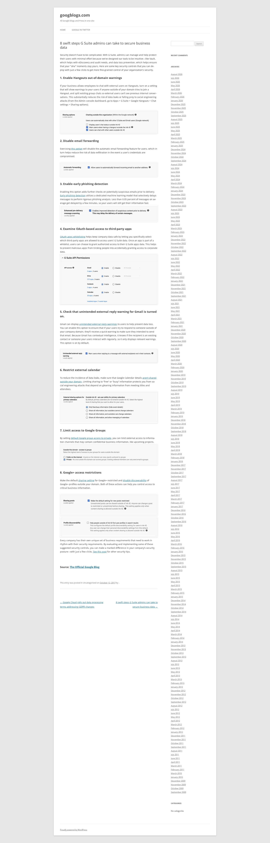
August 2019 (176, 390)
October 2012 (177, 698)
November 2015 (178, 559)
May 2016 (175, 536)
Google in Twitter (81, 30)
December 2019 (178, 375)
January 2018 (177, 461)
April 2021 (175, 314)
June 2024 (175, 172)
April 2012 (175, 720)
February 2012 (177, 728)
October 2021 (177, 292)
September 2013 (178, 656)
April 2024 (175, 179)
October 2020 (177, 337)
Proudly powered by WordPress (73, 829)
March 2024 (176, 183)
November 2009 (178, 784)
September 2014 (178, 611)
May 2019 (175, 401)
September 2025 (178, 115)
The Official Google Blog (84, 567)
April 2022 (175, 269)
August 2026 (176, 74)
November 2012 (178, 694)
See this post (100, 551)
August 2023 (176, 209)
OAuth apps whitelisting (72, 236)
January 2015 (177, 596)
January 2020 (177, 371)
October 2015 (177, 562)
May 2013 (175, 671)
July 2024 (175, 168)
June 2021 (175, 307)
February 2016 (177, 547)
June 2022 (175, 262)
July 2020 (175, 348)
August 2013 (176, 660)
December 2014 (178, 600)
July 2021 (175, 303)
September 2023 (178, 205)
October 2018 (177, 427)
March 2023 (176, 228)
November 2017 (178, 468)
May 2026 (175, 85)
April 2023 (175, 224)
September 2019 (178, 386)
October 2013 (177, 653)
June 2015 (175, 577)
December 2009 (178, 780)
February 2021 (177, 322)
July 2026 (175, 78)
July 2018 (175, 438)
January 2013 (177, 686)
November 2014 (178, 604)
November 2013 (178, 649)
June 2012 (175, 713)
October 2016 (177, 517)
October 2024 (177, 157)
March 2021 (176, 318)
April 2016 (175, 540)
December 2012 (178, 690)
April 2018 (175, 450)
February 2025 (177, 141)
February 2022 (177, 277)
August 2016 (176, 525)
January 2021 (177, 326)
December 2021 (178, 284)
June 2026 (175, 81)
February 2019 (177, 412)
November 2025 (178, 108)
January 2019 (177, 416)
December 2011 (178, 735)
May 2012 (175, 717)
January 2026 (177, 100)
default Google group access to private (91, 438)
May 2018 (175, 446)
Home (63, 30)
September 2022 (178, 250)
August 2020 (176, 344)
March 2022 (176, 273)
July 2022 (175, 258)
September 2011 (178, 747)
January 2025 (177, 145)
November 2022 (178, 243)
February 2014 (177, 638)
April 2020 (175, 359)
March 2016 (176, 544)
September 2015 (178, 566)
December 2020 (178, 329)
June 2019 (175, 397)
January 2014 (177, 641)
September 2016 (178, 521)
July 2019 (175, 393)
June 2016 (175, 532)
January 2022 (177, 281)
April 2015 (175, 585)
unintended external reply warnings (98, 324)
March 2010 (176, 773)
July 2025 (175, 123)
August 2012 (176, 705)
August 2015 (176, 570)
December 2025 (178, 104)
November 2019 (178, 378)
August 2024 (176, 164)
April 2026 (175, 89)
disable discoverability (134, 480)
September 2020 (178, 341)
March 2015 (176, 589)
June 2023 (175, 217)
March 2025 (176, 138)
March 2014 (176, 634)
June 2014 (175, 623)
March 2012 (176, 724)
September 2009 (178, 792)
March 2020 (176, 363)
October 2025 (177, 111)
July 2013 (175, 664)
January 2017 (177, 506)
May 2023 (175, 220)
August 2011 (176, 750)
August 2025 (176, 119)
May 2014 (175, 626)
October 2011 (177, 743)
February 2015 (177, 592)
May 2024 (175, 175)
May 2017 (175, 491)
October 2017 (177, 472)
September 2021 (178, 296)
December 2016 (178, 510)
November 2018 (178, 423)
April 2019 (175, 405)
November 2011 (178, 739)
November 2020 (178, 333)
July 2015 (175, 574)
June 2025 (175, 126)
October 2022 (177, 247)
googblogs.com (75, 15)
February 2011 (177, 769)
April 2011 (175, 762)
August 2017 (176, 480)
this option (76, 148)
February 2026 (177, 96)
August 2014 (176, 615)
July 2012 (175, 709)
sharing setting (86, 480)
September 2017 (178, 476)
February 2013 (177, 683)
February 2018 (177, 457)
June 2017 (175, 487)
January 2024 (177, 190)
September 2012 (178, 701)
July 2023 (175, 213)
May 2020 (175, 356)
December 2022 (178, 239)
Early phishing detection (72, 195)
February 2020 (177, 367)
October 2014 (177, 608)
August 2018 (176, 435)
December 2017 (178, 465)
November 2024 (178, 153)
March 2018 (176, 453)
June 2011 (175, 758)
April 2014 (175, 630)
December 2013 (178, 645)
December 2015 (178, 555)
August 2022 (176, 254)
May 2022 (175, 266)
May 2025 (175, 130)
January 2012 (177, 732)
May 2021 (175, 311)
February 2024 (177, 187)
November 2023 (178, 198)
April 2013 (175, 675)
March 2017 (176, 499)
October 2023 (177, 202)
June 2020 (175, 352)
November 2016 (178, 514)
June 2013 (175, 668)
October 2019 (177, 382)
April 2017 (175, 495)
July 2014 (175, 619)
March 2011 (176, 765)
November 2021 (178, 288)
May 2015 (175, 581)
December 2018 (178, 420)
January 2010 (177, 777)
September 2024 (178, 160)
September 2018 (178, 431)
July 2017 (175, 483)
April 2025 (175, 134)
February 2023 (177, 232)
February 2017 (177, 502)
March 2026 (176, 93)
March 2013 (176, 679)
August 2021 (176, 299)
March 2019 (176, 408)
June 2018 (175, 442)
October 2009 (177, 788)
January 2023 (177, 235)
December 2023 (178, 194)
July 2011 (175, 754)
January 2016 (177, 551)
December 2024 (178, 149)
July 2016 (175, 529)
